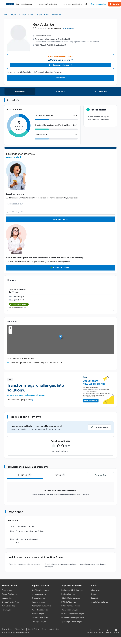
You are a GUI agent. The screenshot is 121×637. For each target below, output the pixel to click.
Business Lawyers (68, 594)
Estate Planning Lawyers (70, 606)
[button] (60, 65)
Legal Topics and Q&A (71, 4)
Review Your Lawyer (9, 594)
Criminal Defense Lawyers (71, 598)
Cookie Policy (33, 629)
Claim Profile (60, 78)
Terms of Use (7, 629)
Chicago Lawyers (38, 598)
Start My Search (60, 219)
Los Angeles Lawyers (40, 594)
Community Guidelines (50, 629)
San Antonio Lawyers (40, 618)
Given (59, 475)
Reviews (60, 91)
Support (94, 598)
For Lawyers (6, 610)
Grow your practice (98, 4)
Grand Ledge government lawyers (93, 564)
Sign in (116, 4)
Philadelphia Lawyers (40, 610)
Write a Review (68, 28)
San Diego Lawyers (39, 621)
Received (24, 475)
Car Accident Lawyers (69, 610)
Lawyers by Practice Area (47, 4)
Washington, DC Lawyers (41, 606)
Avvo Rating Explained (99, 602)
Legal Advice (6, 598)
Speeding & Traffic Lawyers (71, 621)
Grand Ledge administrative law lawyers (24, 564)
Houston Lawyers (38, 602)
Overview (20, 91)
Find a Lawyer (7, 590)
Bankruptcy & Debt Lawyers (72, 590)
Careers (94, 594)
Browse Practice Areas (10, 602)
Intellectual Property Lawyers (72, 618)
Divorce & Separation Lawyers (72, 614)
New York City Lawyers (40, 590)
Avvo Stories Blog (8, 606)
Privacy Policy (20, 629)
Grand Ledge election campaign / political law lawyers (60, 565)
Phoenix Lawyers (38, 614)
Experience (101, 91)
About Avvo (95, 590)
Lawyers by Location (24, 4)
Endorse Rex (100, 475)
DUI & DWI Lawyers (68, 602)
